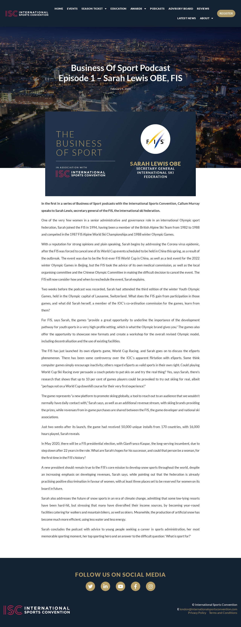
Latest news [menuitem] (186, 18)
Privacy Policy (197, 612)
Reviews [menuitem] (203, 8)
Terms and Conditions (223, 612)
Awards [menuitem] (136, 8)
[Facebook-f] (135, 586)
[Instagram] (150, 586)
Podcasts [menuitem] (157, 8)
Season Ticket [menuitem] (92, 8)
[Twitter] (90, 586)
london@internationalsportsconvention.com (208, 609)
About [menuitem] (205, 18)
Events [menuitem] (72, 8)
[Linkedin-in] (105, 586)
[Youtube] (120, 586)
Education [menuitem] (119, 8)
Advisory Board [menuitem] (181, 8)
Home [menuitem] (59, 8)
